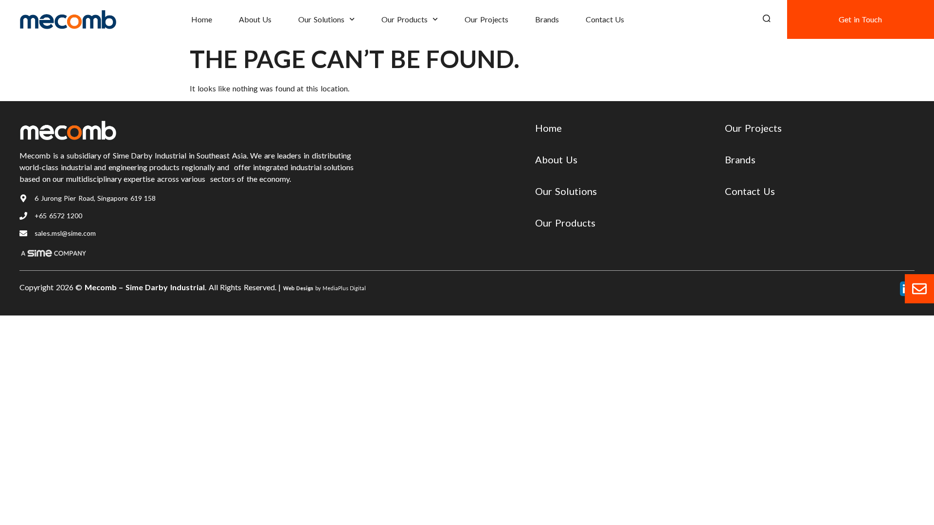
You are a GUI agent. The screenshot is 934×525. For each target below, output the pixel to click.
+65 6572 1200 (58, 215)
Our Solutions (321, 19)
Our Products (404, 19)
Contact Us (605, 19)
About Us (255, 19)
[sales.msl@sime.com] (23, 233)
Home (201, 19)
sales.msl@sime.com (65, 233)
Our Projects (486, 19)
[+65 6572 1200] (23, 216)
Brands (547, 19)
